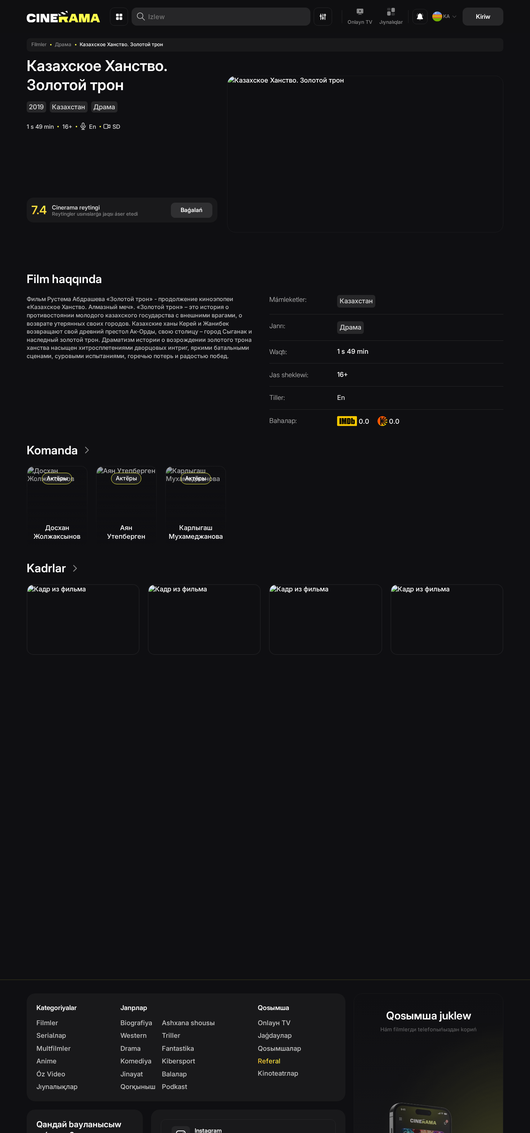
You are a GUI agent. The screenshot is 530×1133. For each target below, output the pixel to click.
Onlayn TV (360, 22)
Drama (130, 1048)
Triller (171, 1035)
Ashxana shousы (188, 1023)
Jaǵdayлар (275, 1035)
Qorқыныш (137, 1086)
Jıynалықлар (57, 1086)
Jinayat (131, 1074)
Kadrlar (46, 568)
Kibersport (178, 1061)
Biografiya (136, 1023)
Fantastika (178, 1048)
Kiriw (483, 16)
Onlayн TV (274, 1023)
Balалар (174, 1074)
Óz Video (50, 1074)
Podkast (174, 1086)
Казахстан (68, 107)
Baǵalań (191, 209)
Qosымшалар (279, 1048)
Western (133, 1035)
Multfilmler (53, 1048)
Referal (269, 1061)
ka (446, 16)
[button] (83, 619)
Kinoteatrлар (278, 1073)
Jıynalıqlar (391, 22)
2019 (36, 107)
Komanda (52, 450)
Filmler (39, 44)
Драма (63, 44)
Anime (46, 1061)
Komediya (135, 1061)
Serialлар (51, 1035)
